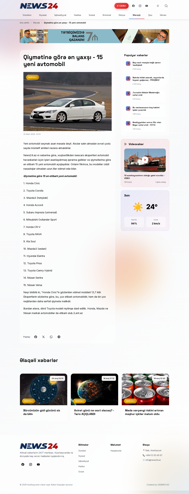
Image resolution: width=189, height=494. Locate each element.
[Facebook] (133, 5)
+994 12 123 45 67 (154, 455)
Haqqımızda (116, 450)
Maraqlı (137, 15)
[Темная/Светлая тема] (158, 6)
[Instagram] (140, 5)
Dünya (122, 15)
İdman (163, 15)
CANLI (122, 6)
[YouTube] (146, 5)
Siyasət (43, 15)
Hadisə (77, 15)
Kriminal (107, 15)
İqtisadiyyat (60, 15)
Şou (150, 15)
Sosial (92, 15)
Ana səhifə (24, 22)
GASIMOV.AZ (163, 484)
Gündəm (27, 15)
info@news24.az (153, 460)
